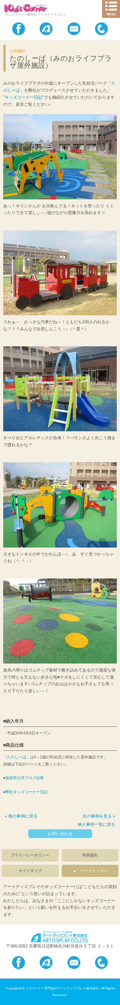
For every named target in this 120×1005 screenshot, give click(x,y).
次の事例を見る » (99, 816)
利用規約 (90, 855)
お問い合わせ (60, 833)
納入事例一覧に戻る (96, 824)
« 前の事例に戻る (21, 816)
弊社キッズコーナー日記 (26, 792)
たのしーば (16, 757)
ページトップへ (91, 871)
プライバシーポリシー (30, 855)
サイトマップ (30, 871)
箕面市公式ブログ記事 (24, 778)
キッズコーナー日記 (23, 97)
